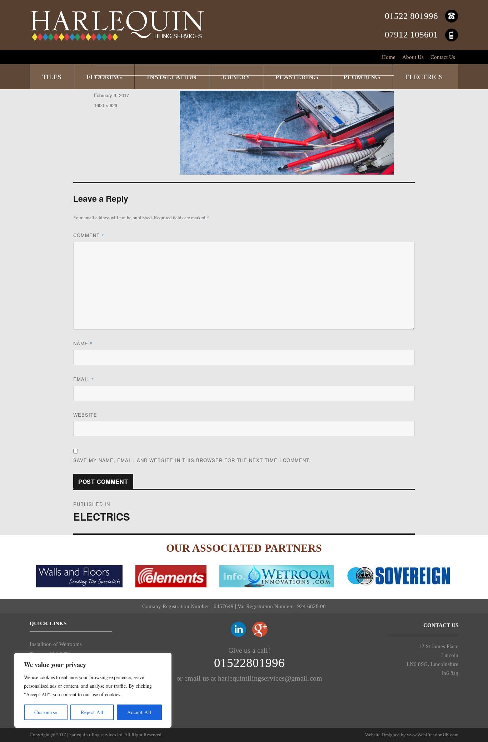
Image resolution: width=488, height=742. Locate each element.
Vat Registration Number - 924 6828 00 (282, 606)
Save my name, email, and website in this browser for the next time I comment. (192, 460)
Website (85, 414)
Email (83, 379)
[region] (92, 690)
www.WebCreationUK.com (432, 734)
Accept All (139, 712)
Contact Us (442, 57)
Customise (45, 712)
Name (83, 343)
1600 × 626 (105, 105)
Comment (88, 235)
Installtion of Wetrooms (56, 644)
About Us (413, 57)
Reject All (92, 712)
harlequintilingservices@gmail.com (270, 678)
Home (388, 57)
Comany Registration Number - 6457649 (188, 606)
